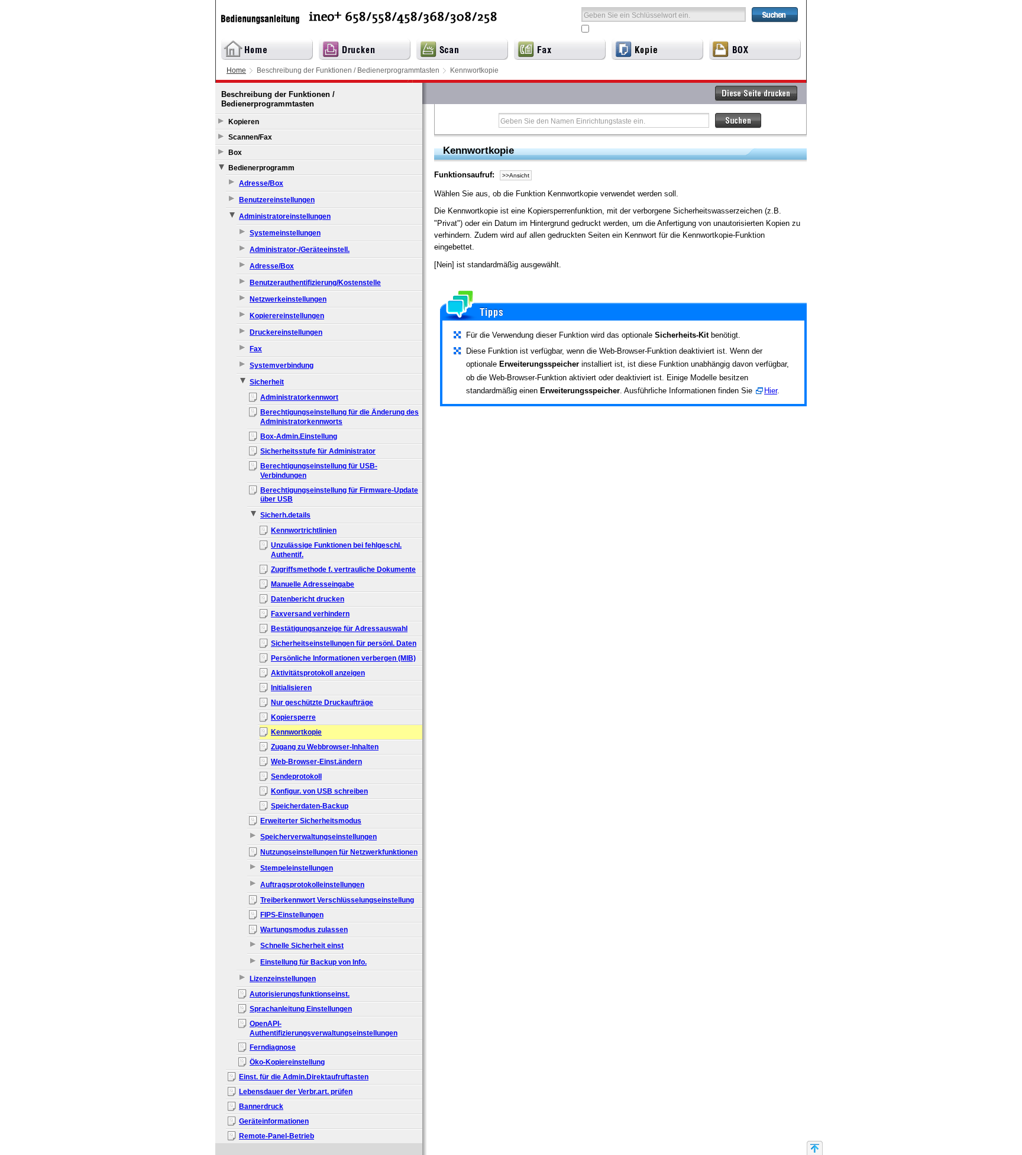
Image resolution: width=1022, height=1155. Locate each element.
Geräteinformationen (274, 1121)
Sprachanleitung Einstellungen (301, 1009)
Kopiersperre (293, 717)
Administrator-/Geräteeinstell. (300, 249)
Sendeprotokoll (296, 776)
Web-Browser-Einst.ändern (316, 762)
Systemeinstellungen (285, 233)
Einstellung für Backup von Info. (313, 962)
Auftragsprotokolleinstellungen (312, 885)
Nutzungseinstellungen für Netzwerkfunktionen (339, 852)
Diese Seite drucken (756, 93)
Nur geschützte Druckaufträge (322, 702)
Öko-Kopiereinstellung (287, 1062)
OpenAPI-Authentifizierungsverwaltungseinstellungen (323, 1028)
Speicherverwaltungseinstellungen (318, 837)
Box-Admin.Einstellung (298, 436)
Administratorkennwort (299, 397)
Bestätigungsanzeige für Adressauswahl (339, 629)
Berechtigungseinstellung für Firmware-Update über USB (339, 495)
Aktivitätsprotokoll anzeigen (318, 673)
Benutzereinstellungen (277, 200)
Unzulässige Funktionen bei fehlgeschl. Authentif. (336, 550)
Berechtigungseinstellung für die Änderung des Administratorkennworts (339, 417)
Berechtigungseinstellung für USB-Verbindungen (318, 471)
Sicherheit (267, 382)
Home (236, 70)
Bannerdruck (261, 1106)
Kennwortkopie (296, 732)
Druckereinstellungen (286, 332)
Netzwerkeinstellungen (288, 299)
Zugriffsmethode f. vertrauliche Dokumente (343, 569)
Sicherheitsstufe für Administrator (318, 451)
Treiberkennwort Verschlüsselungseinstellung (337, 900)
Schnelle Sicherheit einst (302, 946)
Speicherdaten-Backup (309, 806)
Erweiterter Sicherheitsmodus (310, 821)
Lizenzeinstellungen (283, 979)
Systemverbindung (281, 365)
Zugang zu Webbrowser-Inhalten (325, 747)
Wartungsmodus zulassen (304, 930)
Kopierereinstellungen (287, 316)
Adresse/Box (261, 183)
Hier (770, 390)
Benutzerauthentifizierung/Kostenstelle (315, 283)
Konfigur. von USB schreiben (319, 791)
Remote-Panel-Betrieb (276, 1136)
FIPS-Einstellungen (292, 915)
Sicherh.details (285, 515)
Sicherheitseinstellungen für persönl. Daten (343, 643)
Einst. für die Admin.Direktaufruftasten (303, 1077)
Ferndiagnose (273, 1047)
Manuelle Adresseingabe (312, 584)
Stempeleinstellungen (296, 868)
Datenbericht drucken (307, 599)
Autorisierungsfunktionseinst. (300, 994)
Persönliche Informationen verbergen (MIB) (343, 658)
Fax (256, 349)
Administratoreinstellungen (285, 216)
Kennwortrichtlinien (304, 530)
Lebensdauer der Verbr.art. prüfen (295, 1092)
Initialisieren (291, 688)
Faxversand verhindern (310, 614)
